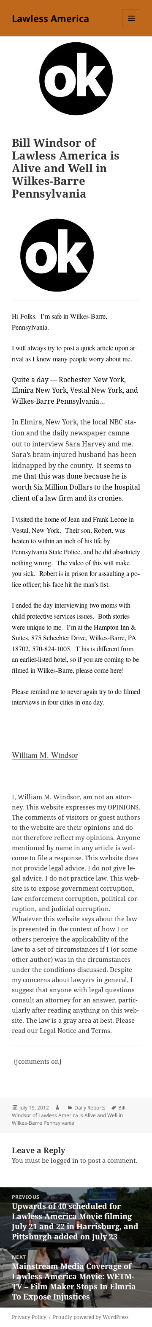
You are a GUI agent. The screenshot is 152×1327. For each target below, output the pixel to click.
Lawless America (50, 18)
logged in (65, 1160)
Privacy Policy (29, 1317)
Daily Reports (90, 1107)
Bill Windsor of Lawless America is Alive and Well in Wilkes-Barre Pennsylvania (68, 1115)
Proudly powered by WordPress (90, 1317)
